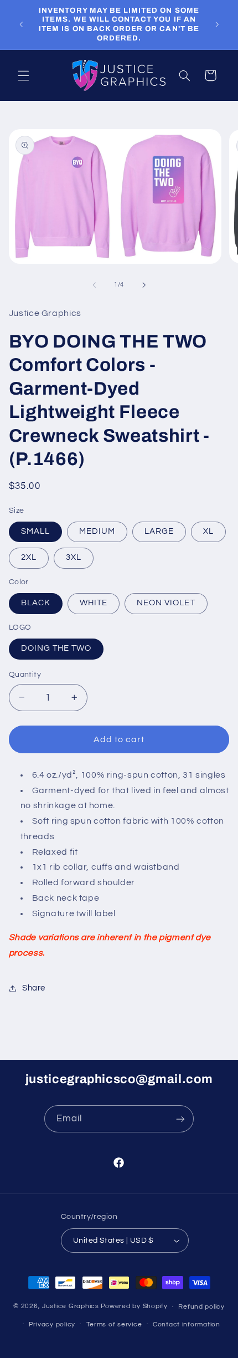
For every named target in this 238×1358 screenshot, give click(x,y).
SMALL (35, 531)
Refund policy (201, 1307)
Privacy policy (52, 1324)
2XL (29, 557)
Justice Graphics (70, 1307)
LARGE (159, 531)
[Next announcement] (217, 24)
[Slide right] (144, 285)
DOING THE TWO (56, 648)
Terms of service (114, 1324)
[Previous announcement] (21, 24)
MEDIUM (97, 531)
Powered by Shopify (134, 1307)
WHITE (93, 603)
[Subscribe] (180, 1118)
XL (208, 531)
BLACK (35, 603)
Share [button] (33, 988)
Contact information (186, 1324)
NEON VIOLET (166, 603)
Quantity (25, 674)
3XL (73, 557)
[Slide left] (94, 285)
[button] (23, 75)
